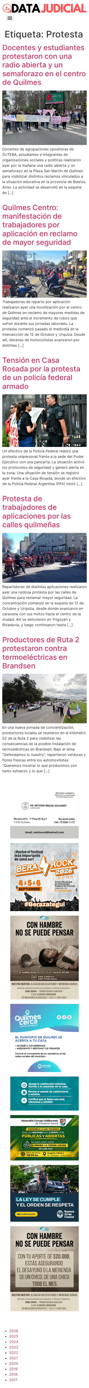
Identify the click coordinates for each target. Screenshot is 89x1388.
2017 (13, 1380)
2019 (13, 1369)
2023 (13, 1347)
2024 (13, 1341)
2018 (13, 1374)
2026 (13, 1331)
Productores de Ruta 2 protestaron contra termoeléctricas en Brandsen (40, 652)
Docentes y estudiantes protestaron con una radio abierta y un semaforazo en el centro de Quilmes (44, 65)
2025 (13, 1336)
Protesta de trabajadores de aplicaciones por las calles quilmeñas (36, 511)
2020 (13, 1363)
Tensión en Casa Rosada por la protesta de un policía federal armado (41, 373)
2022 (13, 1352)
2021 (13, 1358)
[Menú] (10, 18)
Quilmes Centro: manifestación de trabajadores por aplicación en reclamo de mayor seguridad (39, 225)
